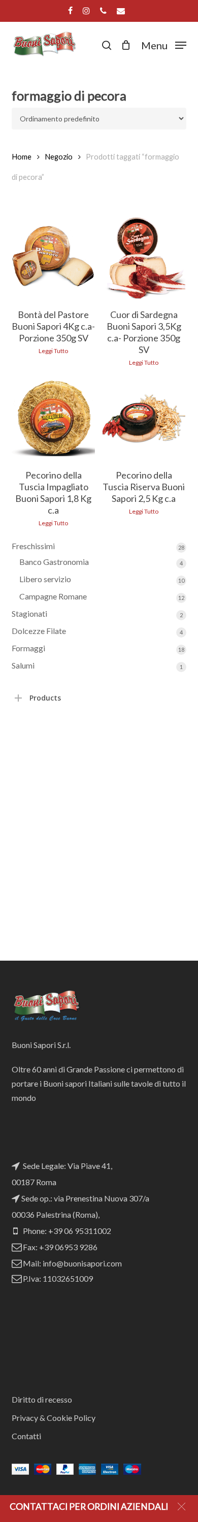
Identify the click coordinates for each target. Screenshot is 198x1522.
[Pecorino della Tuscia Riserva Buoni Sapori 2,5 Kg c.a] (143, 418)
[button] (163, 43)
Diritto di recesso (42, 1399)
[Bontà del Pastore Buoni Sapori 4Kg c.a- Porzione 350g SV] (53, 257)
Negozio (59, 156)
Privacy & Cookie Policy (53, 1417)
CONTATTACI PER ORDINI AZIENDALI (89, 1506)
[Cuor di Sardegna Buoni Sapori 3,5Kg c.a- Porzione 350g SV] (143, 257)
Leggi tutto (53, 351)
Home (21, 156)
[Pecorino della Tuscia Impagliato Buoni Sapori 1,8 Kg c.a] (53, 418)
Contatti (26, 1436)
